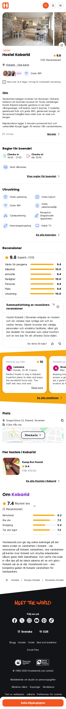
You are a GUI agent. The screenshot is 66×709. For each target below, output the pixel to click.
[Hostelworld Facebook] (14, 620)
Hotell (31, 642)
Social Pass (33, 649)
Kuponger (35, 687)
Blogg (13, 642)
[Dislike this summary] (60, 344)
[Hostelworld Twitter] (21, 620)
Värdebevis (48, 687)
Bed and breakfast (46, 642)
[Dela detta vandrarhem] (62, 45)
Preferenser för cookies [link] (49, 694)
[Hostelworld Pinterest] (44, 620)
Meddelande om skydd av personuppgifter (33, 679)
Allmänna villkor (20, 687)
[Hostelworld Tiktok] (51, 620)
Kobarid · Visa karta (17, 64)
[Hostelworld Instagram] (29, 620)
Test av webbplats (14, 694)
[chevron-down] (34, 506)
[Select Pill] (46, 5)
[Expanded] (6, 580)
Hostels (22, 642)
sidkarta (31, 694)
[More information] (58, 307)
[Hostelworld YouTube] (36, 620)
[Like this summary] (52, 344)
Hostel (7, 50)
